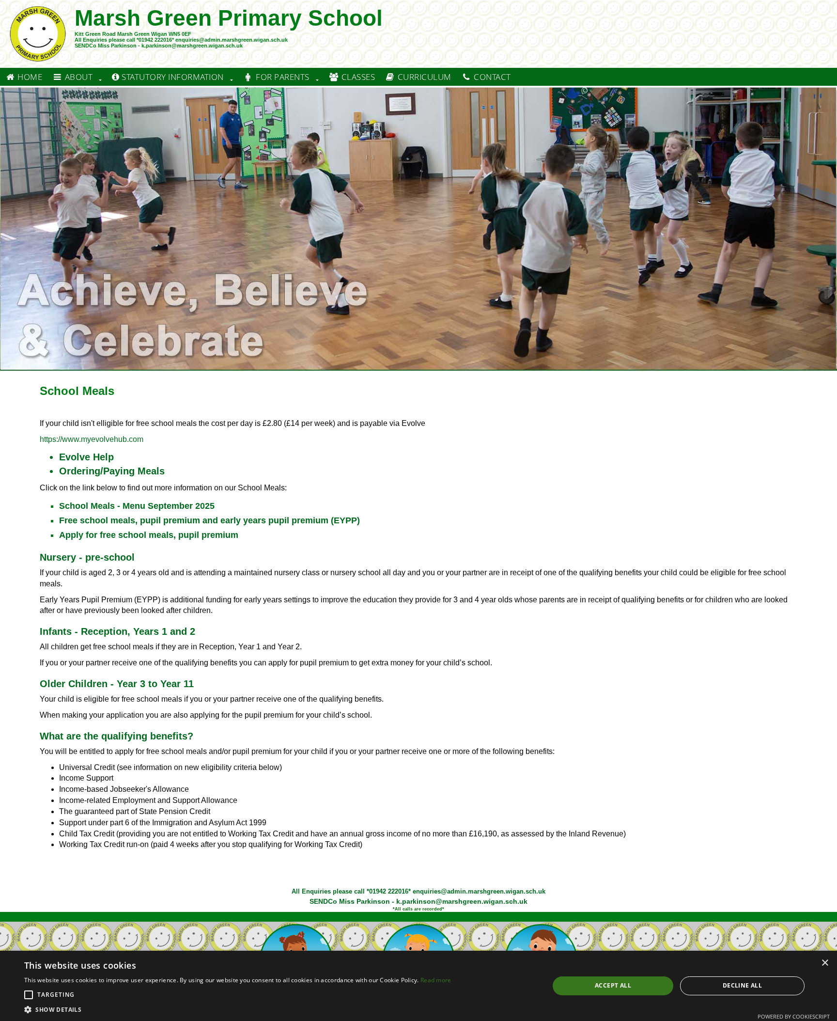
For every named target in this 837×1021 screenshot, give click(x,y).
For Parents (282, 76)
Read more (435, 980)
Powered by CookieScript (794, 1016)
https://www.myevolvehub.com (91, 439)
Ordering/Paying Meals (112, 471)
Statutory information (172, 76)
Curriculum (423, 76)
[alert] (418, 986)
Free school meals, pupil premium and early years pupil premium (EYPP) (209, 520)
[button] (28, 995)
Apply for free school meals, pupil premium (148, 535)
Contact (491, 76)
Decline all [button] (742, 985)
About (77, 76)
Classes (357, 76)
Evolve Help (86, 457)
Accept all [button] (613, 985)
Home (29, 76)
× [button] (824, 963)
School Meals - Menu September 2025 (137, 506)
